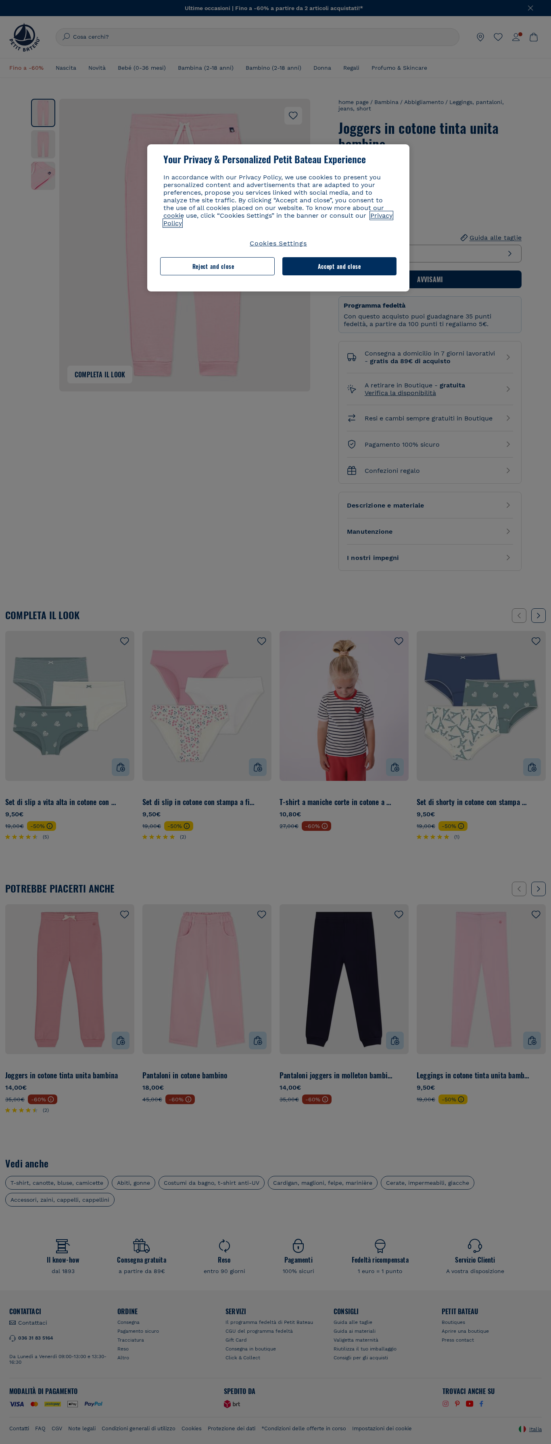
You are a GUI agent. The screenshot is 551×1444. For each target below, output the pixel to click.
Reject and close (213, 266)
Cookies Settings (278, 243)
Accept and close (339, 266)
